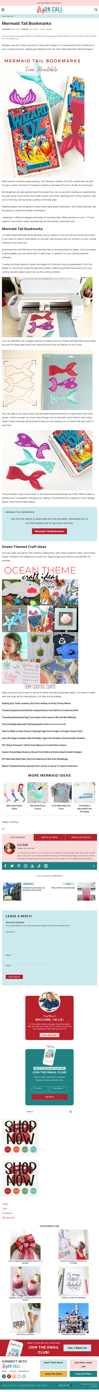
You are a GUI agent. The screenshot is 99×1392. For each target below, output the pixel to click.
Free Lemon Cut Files (25, 1334)
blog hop (47, 876)
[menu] (3, 10)
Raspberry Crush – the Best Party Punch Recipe (25, 1299)
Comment (11, 932)
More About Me (49, 1035)
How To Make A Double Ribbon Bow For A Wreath (25, 1262)
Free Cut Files (83, 1374)
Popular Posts (81, 837)
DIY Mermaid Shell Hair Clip (16, 759)
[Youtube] (19, 1376)
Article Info (50, 837)
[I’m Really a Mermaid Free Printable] (84, 802)
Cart (5, 1208)
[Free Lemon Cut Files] (25, 1332)
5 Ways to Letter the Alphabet (74, 1298)
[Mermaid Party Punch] (37, 802)
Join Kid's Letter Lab (83, 1364)
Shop (5, 1204)
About (4, 1371)
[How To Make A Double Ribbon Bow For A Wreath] (25, 1259)
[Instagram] (14, 1376)
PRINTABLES (58, 876)
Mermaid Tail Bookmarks (49, 531)
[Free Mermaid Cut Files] (61, 802)
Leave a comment (46, 29)
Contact (12, 1371)
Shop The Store (53, 1374)
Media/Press (23, 1371)
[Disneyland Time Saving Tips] (73, 1332)
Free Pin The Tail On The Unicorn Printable (73, 1262)
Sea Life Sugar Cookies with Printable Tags (24, 738)
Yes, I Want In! (77, 1347)
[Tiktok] (24, 1376)
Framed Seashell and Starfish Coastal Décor (25, 710)
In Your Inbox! (49, 3)
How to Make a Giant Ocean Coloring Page (24, 731)
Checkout (7, 1213)
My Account (9, 1217)
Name (9, 955)
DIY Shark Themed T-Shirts (16, 745)
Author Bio (18, 837)
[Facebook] (4, 1376)
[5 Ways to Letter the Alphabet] (73, 1295)
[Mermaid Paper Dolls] (14, 802)
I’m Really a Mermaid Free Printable (84, 808)
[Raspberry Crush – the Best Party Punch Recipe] (25, 1295)
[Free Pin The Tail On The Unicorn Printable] (73, 1259)
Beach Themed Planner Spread (18, 766)
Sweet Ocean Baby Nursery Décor (20, 752)
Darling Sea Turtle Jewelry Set (18, 703)
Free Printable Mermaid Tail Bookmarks (22, 724)
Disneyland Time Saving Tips (73, 1334)
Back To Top (64, 1385)
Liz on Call (49, 10)
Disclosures (42, 1385)
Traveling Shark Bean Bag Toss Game (21, 717)
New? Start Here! (53, 1362)
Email (9, 965)
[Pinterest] (9, 1376)
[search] (96, 10)
